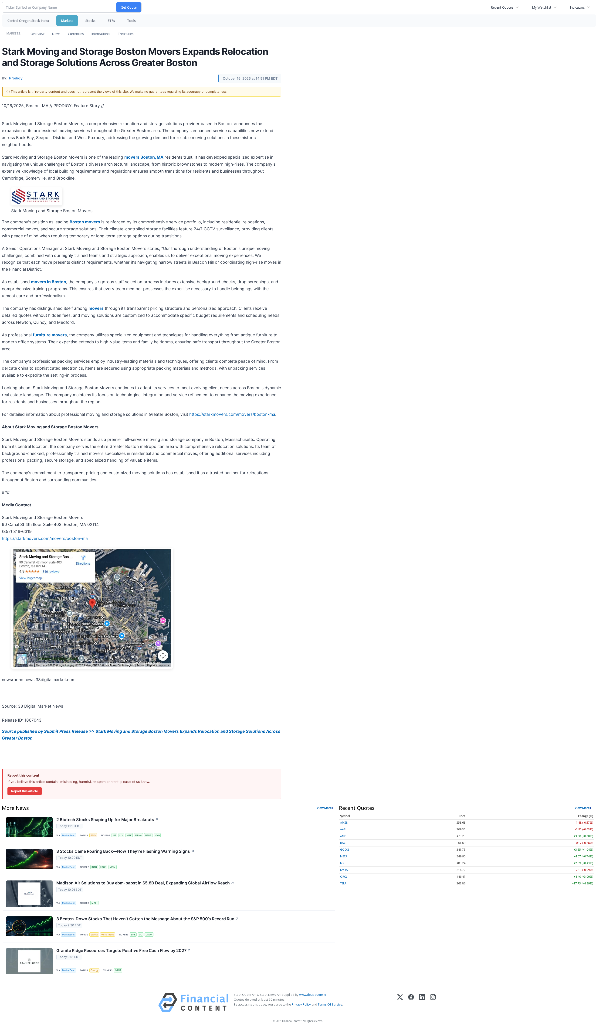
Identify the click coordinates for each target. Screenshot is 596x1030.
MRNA (138, 835)
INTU (94, 867)
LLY (121, 835)
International (100, 33)
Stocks (90, 20)
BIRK (133, 934)
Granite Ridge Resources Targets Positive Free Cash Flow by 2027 (123, 950)
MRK (129, 835)
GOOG (344, 850)
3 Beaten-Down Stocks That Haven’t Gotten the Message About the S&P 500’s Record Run (147, 918)
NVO (157, 835)
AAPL (343, 829)
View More (324, 808)
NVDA (344, 870)
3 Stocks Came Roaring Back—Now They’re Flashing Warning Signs (125, 851)
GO (140, 934)
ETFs (111, 20)
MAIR (94, 903)
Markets (67, 20)
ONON (149, 934)
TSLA (343, 883)
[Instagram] (433, 1002)
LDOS (103, 867)
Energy (94, 970)
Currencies (76, 33)
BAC (343, 843)
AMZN (344, 823)
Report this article (24, 791)
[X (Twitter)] (400, 1002)
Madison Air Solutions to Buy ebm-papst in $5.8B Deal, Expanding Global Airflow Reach (145, 882)
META (343, 856)
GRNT (118, 970)
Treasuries (126, 33)
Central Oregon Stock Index (28, 20)
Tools (131, 20)
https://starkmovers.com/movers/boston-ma (232, 414)
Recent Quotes (502, 7)
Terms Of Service (330, 1004)
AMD (343, 836)
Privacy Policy (301, 1004)
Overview (37, 33)
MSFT (343, 863)
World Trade (107, 934)
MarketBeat (68, 835)
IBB (114, 835)
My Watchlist (541, 7)
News (56, 33)
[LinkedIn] (422, 1002)
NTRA (148, 835)
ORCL (343, 877)
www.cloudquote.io (312, 994)
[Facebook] (411, 1002)
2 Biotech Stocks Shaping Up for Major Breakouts (107, 819)
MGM (112, 867)
